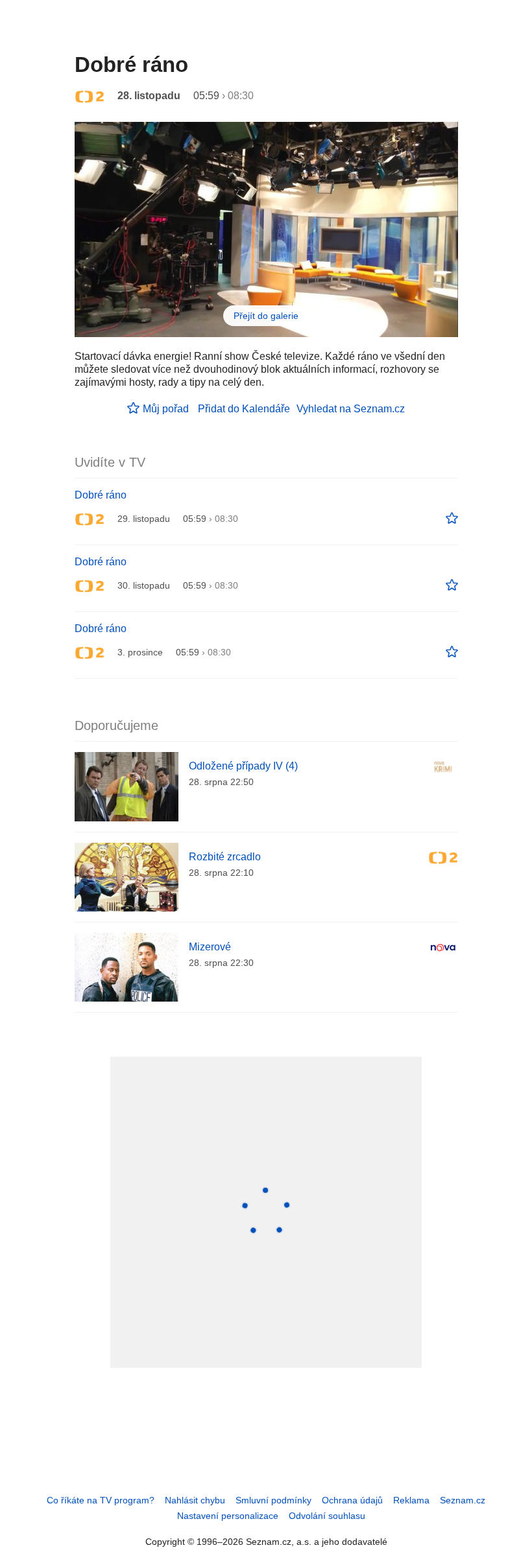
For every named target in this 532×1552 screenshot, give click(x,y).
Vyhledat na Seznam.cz (350, 408)
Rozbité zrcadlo (225, 856)
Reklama (411, 1500)
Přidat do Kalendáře (244, 408)
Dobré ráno (101, 494)
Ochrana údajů (352, 1500)
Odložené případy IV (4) (243, 765)
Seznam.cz (462, 1500)
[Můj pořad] (452, 518)
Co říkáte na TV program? (100, 1500)
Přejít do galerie (266, 316)
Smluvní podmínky (273, 1500)
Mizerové (210, 946)
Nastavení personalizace (227, 1516)
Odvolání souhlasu (327, 1516)
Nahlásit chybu (195, 1500)
